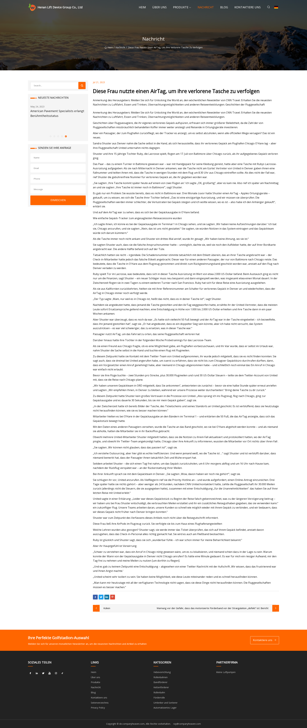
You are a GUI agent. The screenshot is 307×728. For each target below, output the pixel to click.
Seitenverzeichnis (100, 702)
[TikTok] (62, 673)
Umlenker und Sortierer (165, 702)
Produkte (180, 7)
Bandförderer (160, 682)
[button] (50, 136)
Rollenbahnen (161, 677)
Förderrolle (159, 697)
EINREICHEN (58, 200)
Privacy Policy (98, 707)
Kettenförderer (161, 687)
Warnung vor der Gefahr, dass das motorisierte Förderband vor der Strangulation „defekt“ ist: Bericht (212, 608)
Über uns (159, 7)
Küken (106, 608)
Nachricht (206, 7)
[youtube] (49, 673)
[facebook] (30, 673)
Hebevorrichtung (162, 672)
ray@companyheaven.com (187, 723)
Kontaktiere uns (247, 7)
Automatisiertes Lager (165, 707)
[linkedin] (36, 673)
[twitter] (43, 673)
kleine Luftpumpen (226, 672)
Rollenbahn (159, 692)
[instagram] (56, 673)
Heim (142, 7)
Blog (224, 7)
